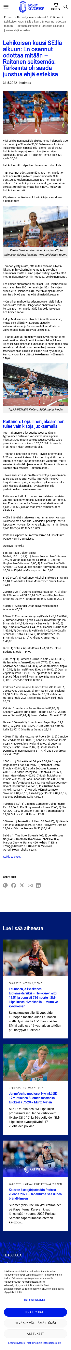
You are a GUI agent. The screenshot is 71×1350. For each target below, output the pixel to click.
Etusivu (8, 17)
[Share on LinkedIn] (38, 885)
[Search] (65, 7)
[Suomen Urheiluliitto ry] (31, 7)
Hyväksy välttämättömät (36, 1323)
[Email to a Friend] (30, 885)
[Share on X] (22, 885)
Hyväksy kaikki (35, 1312)
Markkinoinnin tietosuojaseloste (44, 1343)
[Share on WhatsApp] (5, 885)
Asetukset (35, 1334)
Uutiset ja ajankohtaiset (31, 17)
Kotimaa (55, 17)
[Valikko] (6, 7)
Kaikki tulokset (12, 856)
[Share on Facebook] (13, 885)
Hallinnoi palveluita (34, 1299)
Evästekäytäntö (16, 1343)
